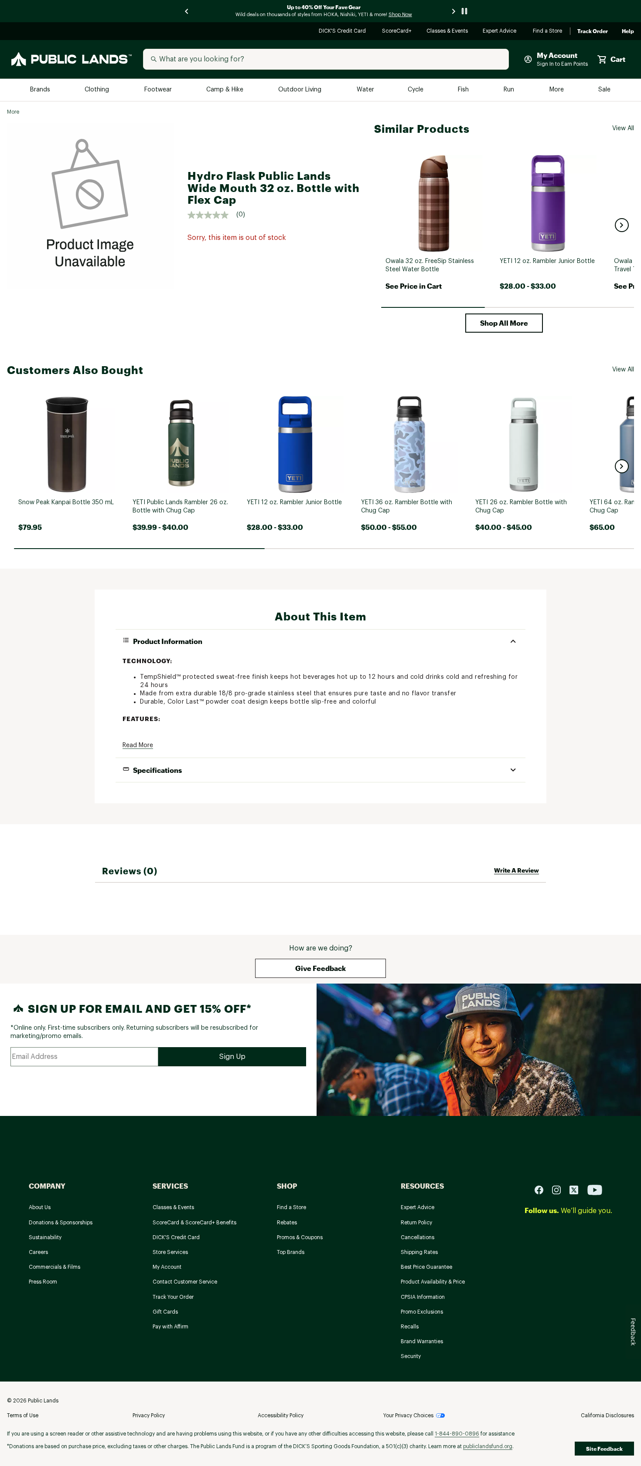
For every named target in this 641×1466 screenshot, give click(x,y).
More (557, 90)
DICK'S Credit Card (343, 31)
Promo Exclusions (422, 1311)
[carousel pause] (464, 11)
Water (365, 90)
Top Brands (290, 1252)
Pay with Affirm (170, 1326)
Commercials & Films (54, 1267)
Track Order (592, 31)
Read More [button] (138, 745)
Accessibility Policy (280, 1415)
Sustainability (45, 1237)
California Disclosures (607, 1415)
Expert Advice (501, 31)
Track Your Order (173, 1297)
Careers (38, 1252)
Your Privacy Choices (408, 1415)
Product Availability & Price (433, 1281)
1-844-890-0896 (457, 1433)
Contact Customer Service (185, 1281)
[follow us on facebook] (542, 1189)
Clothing (98, 90)
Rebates (287, 1222)
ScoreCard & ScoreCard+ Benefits (194, 1222)
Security (411, 1356)
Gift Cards (165, 1311)
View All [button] (623, 128)
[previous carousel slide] (187, 11)
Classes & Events (447, 31)
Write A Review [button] (516, 870)
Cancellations (417, 1237)
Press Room (43, 1281)
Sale (604, 90)
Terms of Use (22, 1415)
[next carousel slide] (454, 11)
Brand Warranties (422, 1341)
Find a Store (548, 31)
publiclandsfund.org (487, 1446)
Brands (40, 90)
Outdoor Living (300, 90)
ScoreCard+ (397, 31)
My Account (167, 1267)
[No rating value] (212, 215)
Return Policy (416, 1222)
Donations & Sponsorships (60, 1222)
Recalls (410, 1326)
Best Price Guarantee (426, 1267)
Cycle (416, 90)
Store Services (170, 1252)
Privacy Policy (149, 1415)
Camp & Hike (225, 90)
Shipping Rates (419, 1252)
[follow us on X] (577, 1189)
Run (510, 90)
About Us (40, 1207)
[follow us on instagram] (560, 1189)
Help (628, 31)
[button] (622, 225)
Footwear (158, 90)
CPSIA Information (423, 1297)
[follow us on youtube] (594, 1189)
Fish (464, 90)
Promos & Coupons (300, 1237)
